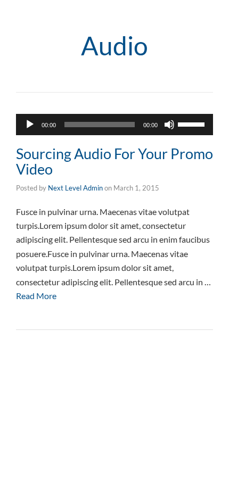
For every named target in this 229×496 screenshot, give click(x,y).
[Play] (29, 124)
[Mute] (169, 124)
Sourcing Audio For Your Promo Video (114, 161)
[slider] (193, 123)
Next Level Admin (75, 188)
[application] (114, 124)
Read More (36, 296)
